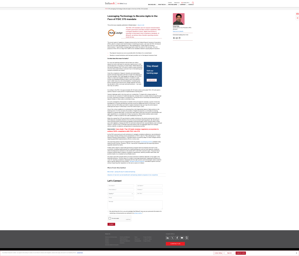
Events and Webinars (125, 237)
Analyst (107, 239)
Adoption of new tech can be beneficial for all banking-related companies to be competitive (132, 175)
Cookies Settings (218, 253)
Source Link (141, 25)
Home (106, 8)
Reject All (229, 253)
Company (183, 4)
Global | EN (186, 2)
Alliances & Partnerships (111, 237)
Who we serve (172, 4)
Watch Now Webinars (125, 241)
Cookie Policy (80, 252)
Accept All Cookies (240, 253)
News (136, 237)
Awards (107, 241)
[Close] (296, 253)
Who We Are (152, 4)
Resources (177, 2)
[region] (149, 253)
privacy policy (138, 213)
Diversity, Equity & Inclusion (112, 244)
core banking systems (146, 141)
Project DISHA (146, 241)
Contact (191, 4)
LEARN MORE (151, 80)
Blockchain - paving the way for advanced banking (121, 171)
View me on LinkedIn (178, 31)
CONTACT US (175, 244)
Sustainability (138, 241)
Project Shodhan (147, 237)
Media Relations (124, 239)
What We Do (162, 4)
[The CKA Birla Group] (122, 4)
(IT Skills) (149, 239)
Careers (170, 2)
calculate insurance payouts (136, 161)
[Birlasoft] (111, 3)
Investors (122, 243)
